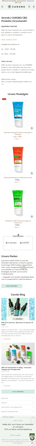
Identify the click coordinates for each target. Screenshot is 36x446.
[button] (29, 6)
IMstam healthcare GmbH (9, 40)
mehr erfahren (11, 286)
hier (2, 84)
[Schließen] (33, 421)
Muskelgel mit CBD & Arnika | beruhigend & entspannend (18, 222)
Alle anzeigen (17, 392)
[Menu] (2, 6)
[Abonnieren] (34, 417)
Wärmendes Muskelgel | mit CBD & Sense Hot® (18, 177)
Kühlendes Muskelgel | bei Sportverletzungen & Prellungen (18, 133)
